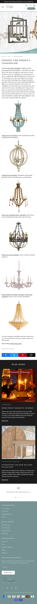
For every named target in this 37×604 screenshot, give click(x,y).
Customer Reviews (7, 547)
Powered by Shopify (26, 592)
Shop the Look (6, 525)
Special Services (6, 530)
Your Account (5, 508)
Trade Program (6, 528)
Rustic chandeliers (21, 215)
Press (3, 544)
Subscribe (8, 572)
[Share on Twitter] (14, 355)
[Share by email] (31, 355)
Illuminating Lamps (16, 343)
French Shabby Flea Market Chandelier (13, 294)
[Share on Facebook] (6, 355)
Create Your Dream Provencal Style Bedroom (18, 1)
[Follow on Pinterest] (11, 588)
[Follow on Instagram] (7, 588)
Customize (5, 533)
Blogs (3, 550)
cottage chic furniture (11, 461)
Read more (5, 420)
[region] (18, 491)
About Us (4, 541)
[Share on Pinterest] (23, 355)
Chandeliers (6, 404)
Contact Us (5, 511)
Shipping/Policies (7, 514)
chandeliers (18, 56)
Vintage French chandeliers (10, 135)
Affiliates (31, 8)
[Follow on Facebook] (2, 588)
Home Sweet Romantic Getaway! (18, 408)
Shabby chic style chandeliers (10, 255)
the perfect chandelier (13, 68)
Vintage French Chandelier (9, 175)
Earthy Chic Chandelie (8, 215)
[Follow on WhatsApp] (16, 588)
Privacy (4, 517)
